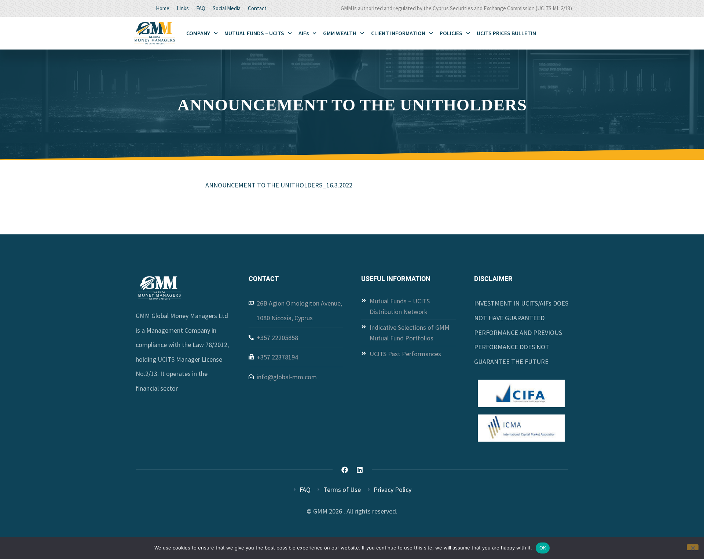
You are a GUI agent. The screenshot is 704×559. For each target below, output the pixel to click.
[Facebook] (344, 469)
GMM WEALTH (339, 33)
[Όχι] (692, 547)
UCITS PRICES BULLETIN (506, 33)
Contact (257, 8)
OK (542, 548)
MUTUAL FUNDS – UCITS (254, 33)
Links (183, 8)
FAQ (200, 8)
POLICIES (451, 33)
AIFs (303, 33)
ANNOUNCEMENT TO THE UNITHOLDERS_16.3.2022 (278, 185)
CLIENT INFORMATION (398, 33)
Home (162, 8)
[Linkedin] (359, 469)
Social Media (227, 8)
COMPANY (198, 33)
